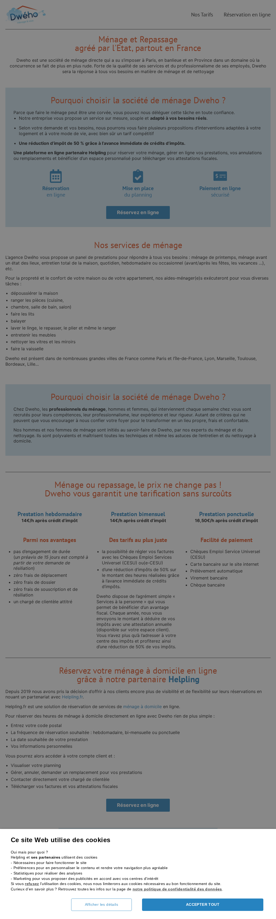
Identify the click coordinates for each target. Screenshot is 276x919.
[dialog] (138, 459)
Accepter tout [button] (202, 904)
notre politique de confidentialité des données (177, 889)
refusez (32, 884)
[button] (105, 905)
